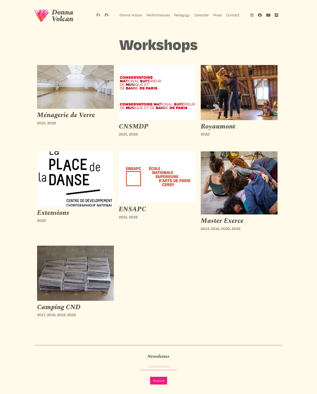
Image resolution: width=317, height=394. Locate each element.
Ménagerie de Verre (66, 115)
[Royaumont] (239, 92)
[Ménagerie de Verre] (75, 87)
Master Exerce (222, 221)
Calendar (201, 15)
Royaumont (218, 126)
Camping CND (59, 307)
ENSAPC (132, 209)
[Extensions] (75, 178)
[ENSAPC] (157, 177)
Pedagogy (182, 15)
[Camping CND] (75, 273)
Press (217, 15)
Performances (158, 15)
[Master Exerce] (239, 182)
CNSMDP (133, 126)
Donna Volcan (130, 15)
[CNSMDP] (157, 92)
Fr (98, 15)
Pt (107, 15)
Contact (232, 15)
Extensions (53, 213)
